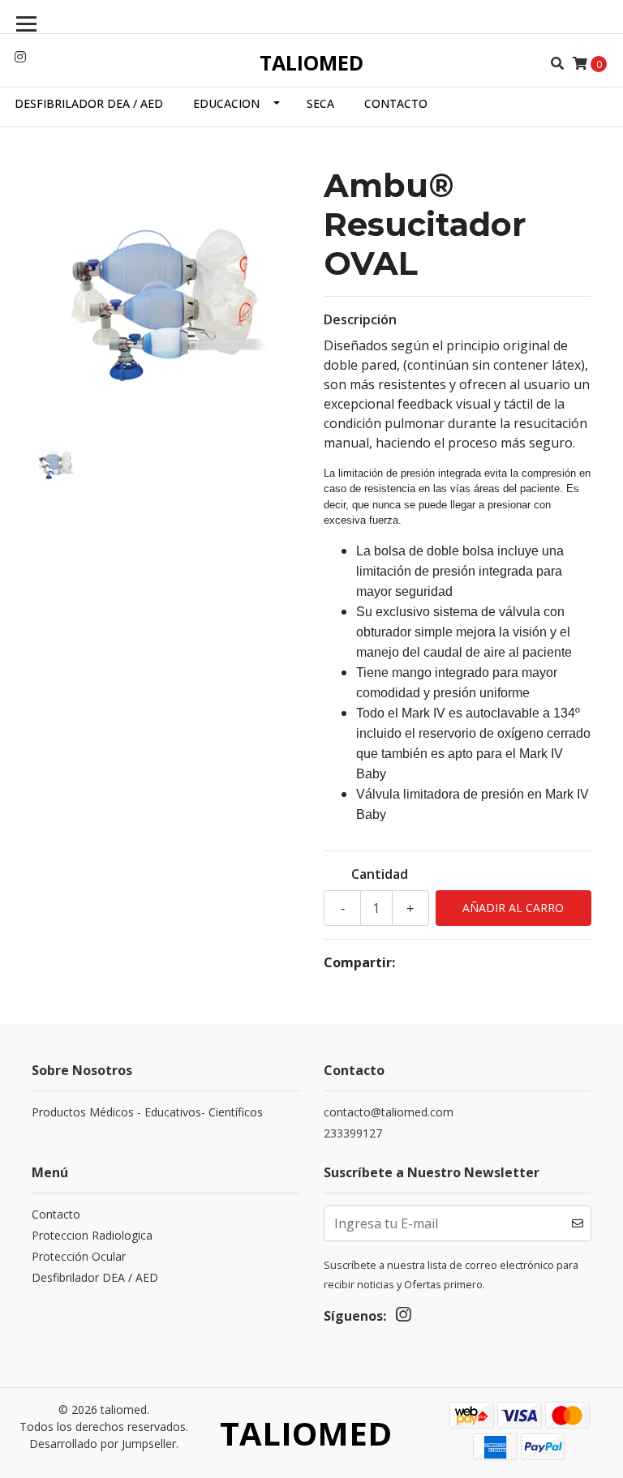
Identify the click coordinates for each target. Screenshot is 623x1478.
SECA (320, 103)
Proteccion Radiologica (92, 1235)
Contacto (396, 103)
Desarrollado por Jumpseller (102, 1443)
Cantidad (379, 874)
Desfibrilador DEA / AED (89, 103)
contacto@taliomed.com (388, 1112)
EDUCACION (226, 103)
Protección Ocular (79, 1256)
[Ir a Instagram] (20, 57)
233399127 (353, 1133)
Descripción (360, 319)
